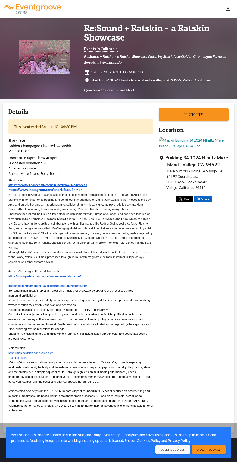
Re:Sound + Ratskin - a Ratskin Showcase (147, 32)
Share (205, 199)
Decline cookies (172, 449)
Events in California (101, 48)
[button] (229, 9)
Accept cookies (208, 449)
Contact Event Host (118, 90)
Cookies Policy (149, 440)
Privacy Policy (179, 440)
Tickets (193, 114)
